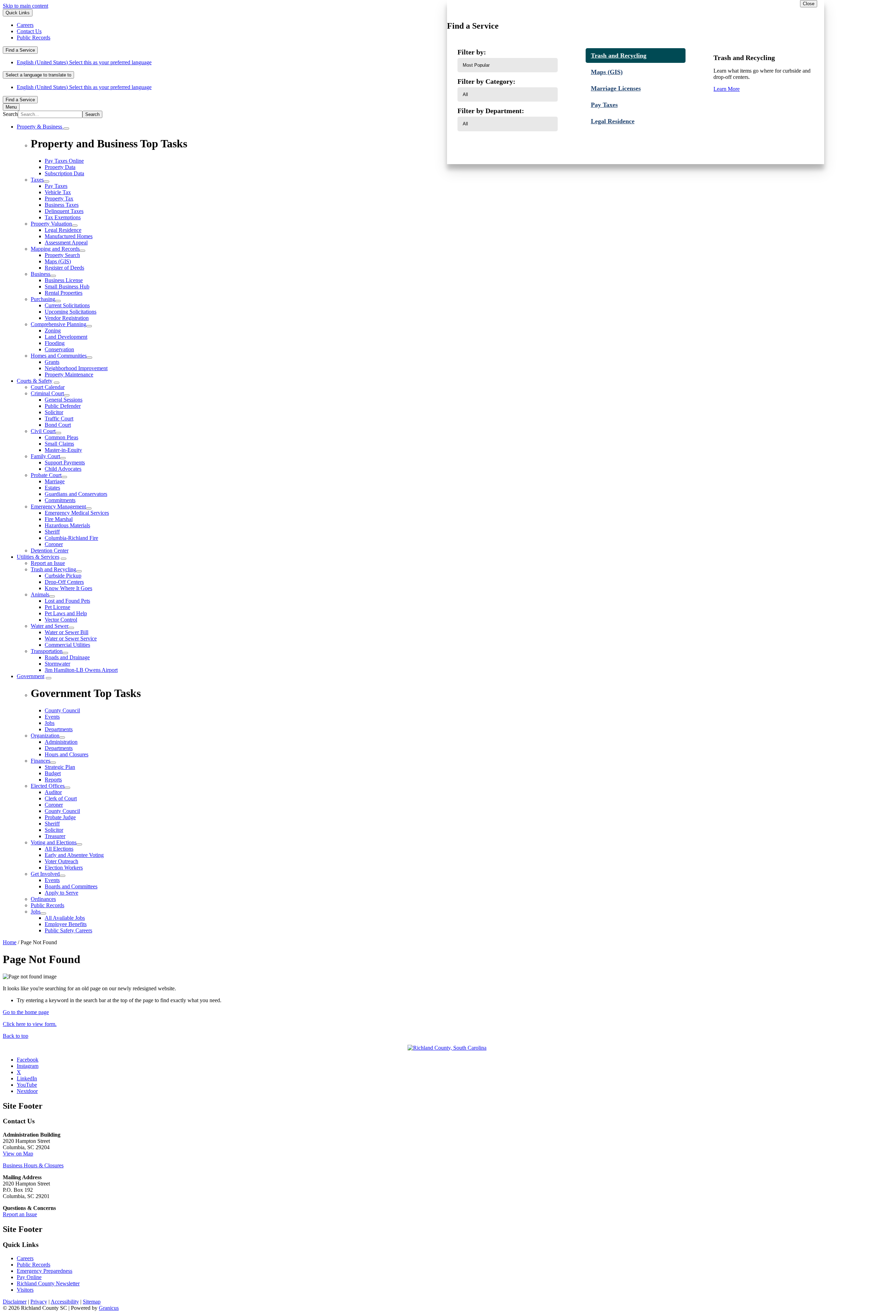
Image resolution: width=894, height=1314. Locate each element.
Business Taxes (62, 205)
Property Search (62, 255)
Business (40, 274)
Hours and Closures (66, 754)
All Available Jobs (65, 918)
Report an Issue (48, 563)
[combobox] (38, 75)
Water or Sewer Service (71, 638)
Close (808, 3)
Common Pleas (61, 437)
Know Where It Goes (68, 588)
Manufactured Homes (69, 236)
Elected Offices (48, 786)
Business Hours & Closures (33, 1165)
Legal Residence (63, 230)
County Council (62, 811)
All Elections (59, 849)
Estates (52, 488)
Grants (52, 362)
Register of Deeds (64, 268)
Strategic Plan (60, 767)
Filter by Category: (486, 81)
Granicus (109, 1308)
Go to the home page (26, 1012)
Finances (40, 761)
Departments (59, 748)
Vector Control (61, 620)
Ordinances (43, 899)
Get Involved (45, 874)
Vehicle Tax (58, 192)
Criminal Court (47, 393)
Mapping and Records (55, 249)
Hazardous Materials (67, 525)
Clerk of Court (61, 798)
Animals (40, 594)
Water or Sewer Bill (66, 632)
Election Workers (64, 868)
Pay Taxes (56, 186)
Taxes (37, 180)
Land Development (66, 337)
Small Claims (59, 444)
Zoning (53, 330)
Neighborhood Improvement (76, 368)
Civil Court (43, 431)
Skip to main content (25, 6)
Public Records (47, 905)
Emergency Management (58, 506)
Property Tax (59, 198)
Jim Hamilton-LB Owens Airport (81, 670)
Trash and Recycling (53, 569)
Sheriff (52, 532)
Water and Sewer (49, 626)
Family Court (45, 456)
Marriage (55, 481)
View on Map (18, 1154)
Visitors (25, 1290)
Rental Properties (63, 293)
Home (9, 942)
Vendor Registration (67, 318)
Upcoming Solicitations (70, 312)
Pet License (57, 607)
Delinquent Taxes (64, 211)
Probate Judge (60, 817)
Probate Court (46, 475)
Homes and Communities (59, 356)
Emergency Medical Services (77, 513)
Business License (64, 280)
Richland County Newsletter (48, 1283)
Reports (53, 780)
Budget (53, 773)
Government (30, 676)
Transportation (47, 651)
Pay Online (29, 1277)
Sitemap (92, 1302)
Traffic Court (59, 418)
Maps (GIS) (58, 261)
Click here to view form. (30, 1024)
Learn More (726, 89)
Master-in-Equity (63, 450)
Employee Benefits (66, 924)
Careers (25, 1258)
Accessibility (65, 1302)
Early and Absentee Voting (74, 855)
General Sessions (63, 400)
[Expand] (66, 128)
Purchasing (43, 299)
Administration (61, 742)
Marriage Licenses (616, 88)
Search (10, 114)
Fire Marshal (59, 519)
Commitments (60, 500)
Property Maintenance (69, 374)
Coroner (54, 544)
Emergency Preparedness (44, 1271)
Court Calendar (48, 387)
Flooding (55, 343)
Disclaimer (15, 1302)
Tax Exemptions (63, 217)
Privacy (38, 1302)
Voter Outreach (61, 861)
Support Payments (65, 462)
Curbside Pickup (63, 576)
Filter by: (471, 52)
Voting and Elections (53, 842)
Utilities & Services (38, 557)
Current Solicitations (67, 305)
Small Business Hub (67, 286)
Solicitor (54, 412)
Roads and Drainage (67, 657)
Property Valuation (51, 224)
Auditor (53, 792)
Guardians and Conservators (76, 494)
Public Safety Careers (68, 930)
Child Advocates (63, 469)
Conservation (59, 349)
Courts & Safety (34, 381)
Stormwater (57, 664)
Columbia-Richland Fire (71, 538)
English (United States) (84, 62)
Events (52, 880)
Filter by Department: (490, 111)
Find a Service (20, 50)
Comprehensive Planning (58, 324)
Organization (45, 736)
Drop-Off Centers (64, 582)
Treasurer (55, 836)
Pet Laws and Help (66, 613)
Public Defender (63, 406)
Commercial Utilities (67, 645)
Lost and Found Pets (67, 601)
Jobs (36, 912)
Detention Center (49, 550)
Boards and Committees (71, 886)
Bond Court (58, 425)
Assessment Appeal (66, 242)
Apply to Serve (61, 893)
